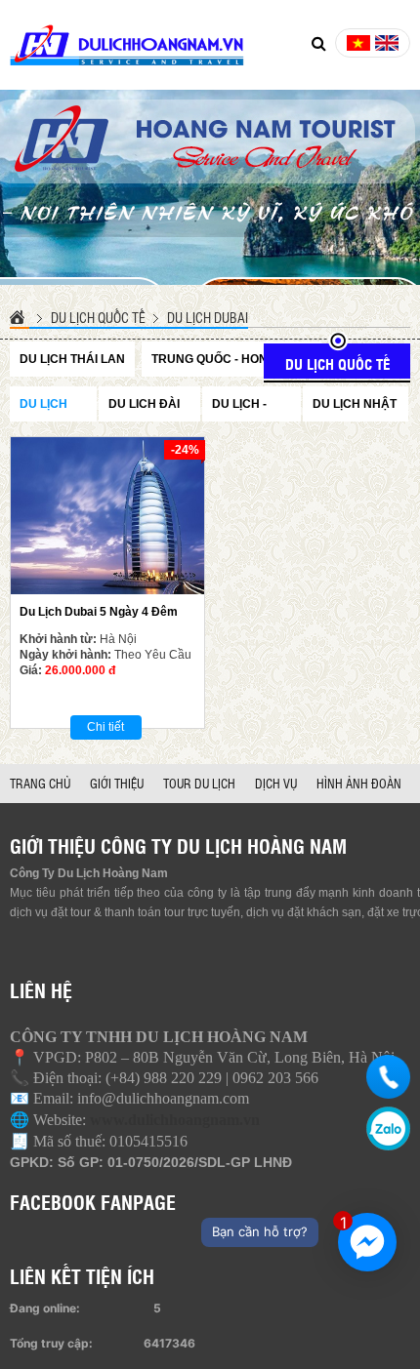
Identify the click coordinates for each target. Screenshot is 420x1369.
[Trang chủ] (19, 316)
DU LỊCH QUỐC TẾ (98, 317)
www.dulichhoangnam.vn (175, 1119)
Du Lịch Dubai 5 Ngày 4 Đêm (99, 612)
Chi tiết (105, 727)
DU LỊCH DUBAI (207, 317)
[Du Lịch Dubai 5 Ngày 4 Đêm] (107, 515)
